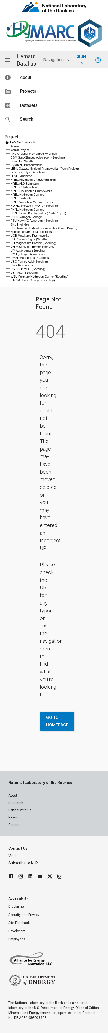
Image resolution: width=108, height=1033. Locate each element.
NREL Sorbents (21, 198)
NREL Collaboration (24, 187)
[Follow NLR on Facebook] (11, 877)
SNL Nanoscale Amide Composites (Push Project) (44, 228)
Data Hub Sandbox (23, 161)
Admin (15, 146)
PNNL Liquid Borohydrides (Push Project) (38, 213)
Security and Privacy (23, 915)
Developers (16, 931)
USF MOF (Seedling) (25, 272)
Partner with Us (20, 810)
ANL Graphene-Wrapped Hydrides (34, 153)
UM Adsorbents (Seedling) (28, 250)
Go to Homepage (57, 721)
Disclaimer (16, 906)
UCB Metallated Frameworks (30, 235)
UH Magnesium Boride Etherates (33, 246)
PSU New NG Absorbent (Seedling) (34, 220)
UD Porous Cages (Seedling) (30, 239)
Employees (16, 939)
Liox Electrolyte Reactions (28, 172)
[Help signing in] (98, 60)
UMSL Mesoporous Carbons (30, 257)
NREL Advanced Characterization (33, 179)
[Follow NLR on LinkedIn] (30, 877)
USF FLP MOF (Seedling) (28, 269)
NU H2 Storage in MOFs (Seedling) (34, 205)
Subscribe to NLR (23, 863)
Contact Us (17, 848)
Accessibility (18, 898)
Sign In (81, 60)
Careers (14, 825)
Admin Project (20, 150)
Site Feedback (19, 923)
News (12, 817)
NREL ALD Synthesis (25, 183)
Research (15, 803)
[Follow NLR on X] (49, 877)
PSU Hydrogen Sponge (26, 217)
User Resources (22, 265)
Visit (12, 856)
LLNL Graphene (21, 176)
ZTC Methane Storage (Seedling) (33, 280)
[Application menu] (7, 60)
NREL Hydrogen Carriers (28, 194)
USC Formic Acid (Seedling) (29, 261)
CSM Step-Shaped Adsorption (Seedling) (38, 157)
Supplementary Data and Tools (31, 231)
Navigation (53, 59)
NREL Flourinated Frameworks (31, 191)
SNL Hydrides (20, 224)
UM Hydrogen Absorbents (28, 254)
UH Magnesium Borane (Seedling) (33, 243)
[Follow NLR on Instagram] (20, 877)
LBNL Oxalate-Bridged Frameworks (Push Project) (45, 168)
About (12, 795)
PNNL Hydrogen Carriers (28, 209)
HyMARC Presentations (27, 165)
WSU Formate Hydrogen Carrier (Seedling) (39, 276)
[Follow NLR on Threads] (59, 877)
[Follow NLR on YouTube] (40, 877)
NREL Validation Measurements (32, 202)
